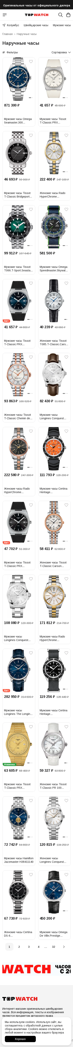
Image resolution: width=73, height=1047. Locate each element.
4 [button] (38, 946)
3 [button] (29, 946)
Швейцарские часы (36, 25)
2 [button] (19, 946)
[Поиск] (60, 15)
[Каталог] (4, 15)
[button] (19, 79)
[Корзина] (68, 15)
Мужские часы (62, 25)
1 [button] (9, 946)
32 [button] (53, 946)
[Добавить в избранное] (31, 61)
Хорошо (20, 1039)
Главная (7, 34)
